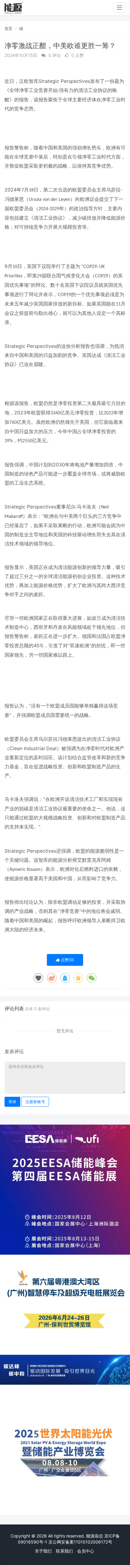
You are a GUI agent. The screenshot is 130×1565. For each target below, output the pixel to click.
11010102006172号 (93, 1541)
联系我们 (64, 1551)
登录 (12, 1101)
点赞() (67, 959)
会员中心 (85, 1551)
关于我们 (43, 1551)
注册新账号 (35, 1101)
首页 (8, 28)
